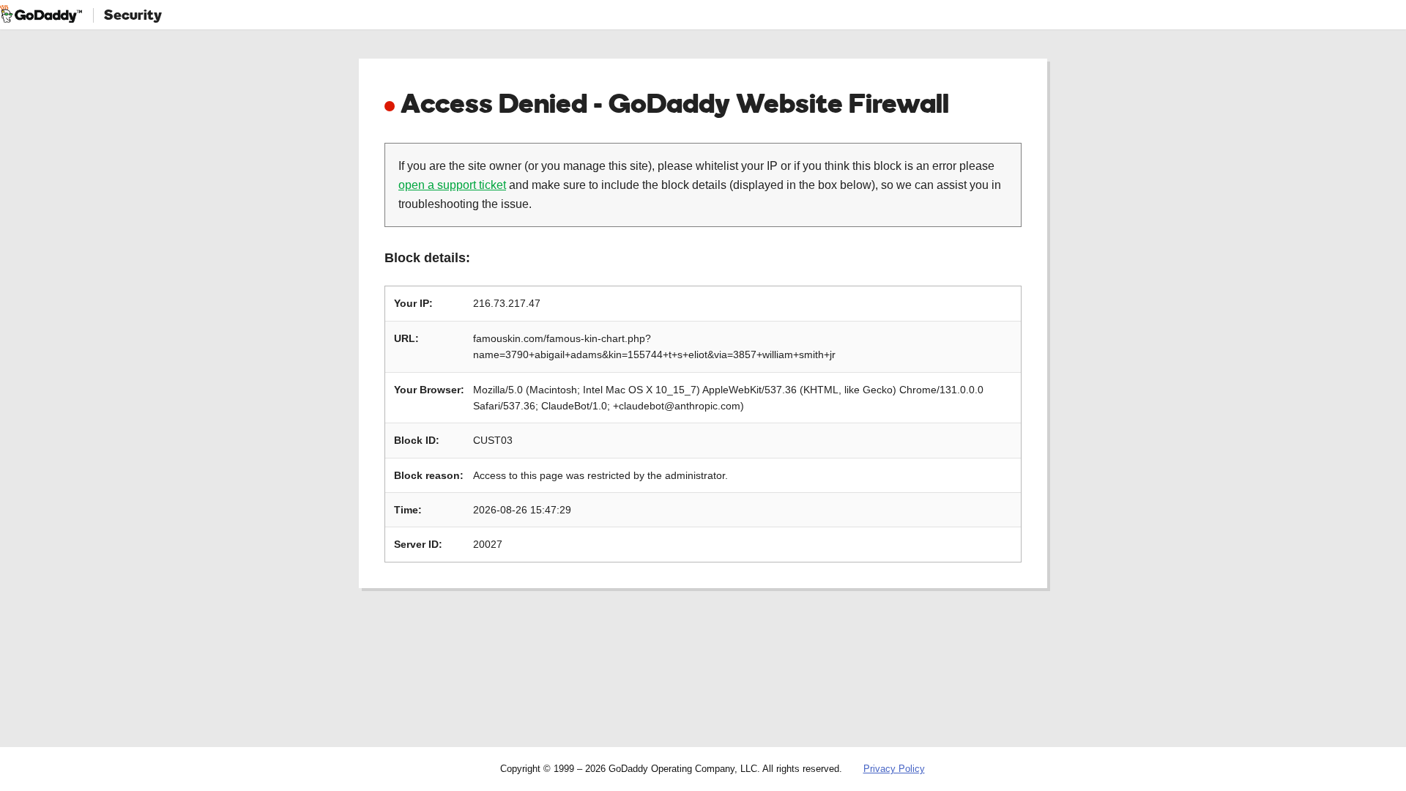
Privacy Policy (894, 768)
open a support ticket (452, 185)
